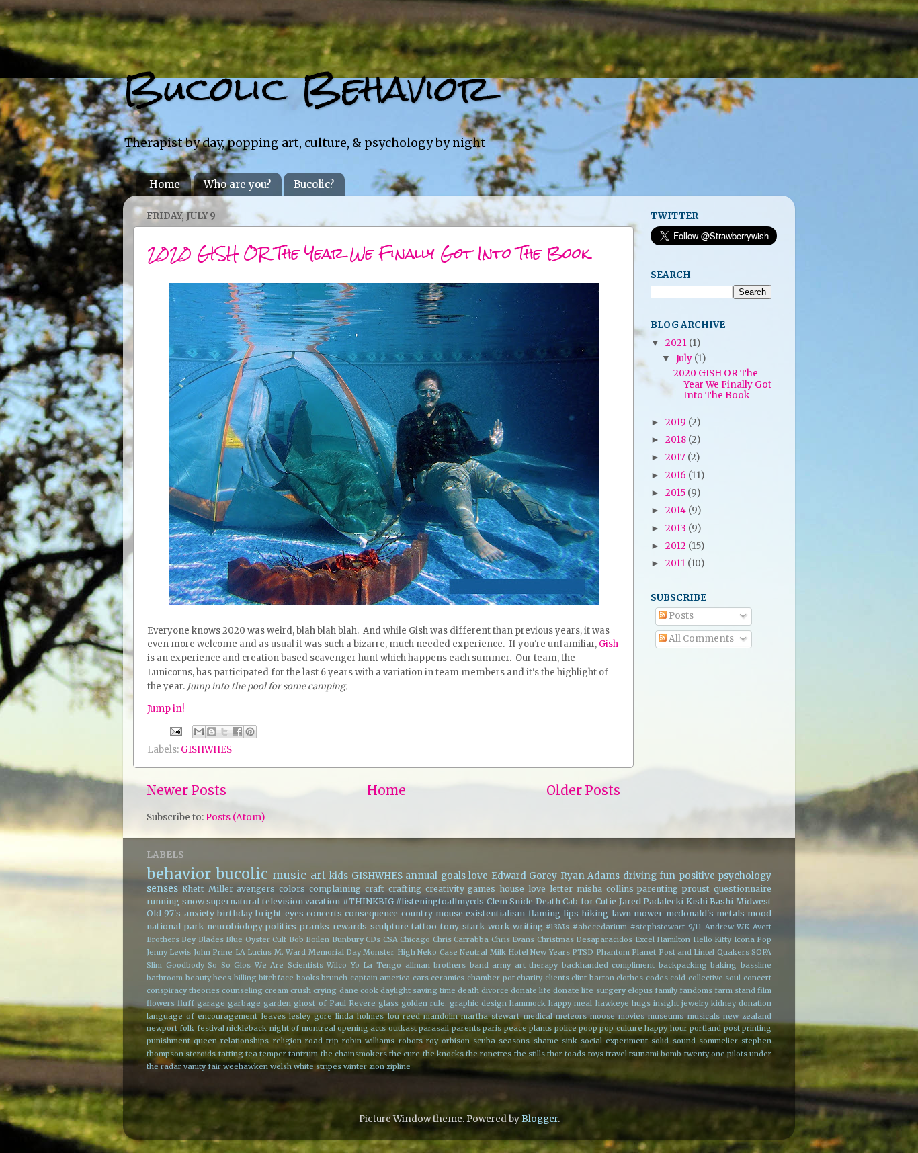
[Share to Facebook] (237, 731)
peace (515, 1028)
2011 (676, 563)
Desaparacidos (604, 939)
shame (546, 1040)
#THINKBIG (368, 901)
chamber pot (491, 977)
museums (665, 1016)
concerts (324, 913)
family (666, 990)
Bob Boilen (309, 939)
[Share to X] (224, 731)
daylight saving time (418, 990)
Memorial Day (334, 952)
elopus (640, 990)
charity (529, 977)
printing (756, 1028)
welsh (281, 1066)
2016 (676, 475)
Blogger (539, 1119)
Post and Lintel (687, 952)
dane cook (358, 990)
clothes (629, 977)
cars (421, 977)
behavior (179, 874)
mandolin (440, 1016)
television (282, 901)
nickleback (246, 1028)
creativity (444, 889)
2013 (676, 528)
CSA (390, 939)
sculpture (389, 926)
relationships (244, 1040)
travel (616, 1053)
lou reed (404, 1016)
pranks (314, 926)
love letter (550, 889)
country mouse (432, 913)
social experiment (614, 1040)
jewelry (694, 1003)
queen (205, 1040)
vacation (322, 901)
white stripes (317, 1066)
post (732, 1028)
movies (631, 1016)
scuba (484, 1040)
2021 (677, 343)
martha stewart (490, 1016)
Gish (608, 644)
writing (528, 926)
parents (466, 1028)
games (481, 889)
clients (557, 977)
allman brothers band (447, 965)
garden (277, 1003)
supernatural (232, 901)
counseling (242, 990)
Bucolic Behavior (307, 88)
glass (388, 1003)
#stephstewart (657, 926)
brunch (334, 977)
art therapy (536, 965)
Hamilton (673, 939)
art (318, 875)
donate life (531, 990)
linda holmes (359, 1016)
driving (640, 876)
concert (757, 977)
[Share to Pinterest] (250, 731)
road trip (322, 1040)
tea (251, 1053)
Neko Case (437, 952)
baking (723, 965)
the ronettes (488, 1053)
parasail (434, 1028)
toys (595, 1053)
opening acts (361, 1028)
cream (276, 990)
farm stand (734, 990)
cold (677, 977)
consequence (371, 913)
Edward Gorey (524, 876)
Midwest (753, 901)
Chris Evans (512, 939)
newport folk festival (185, 1028)
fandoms (695, 990)
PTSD (582, 952)
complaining (335, 889)
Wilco (337, 965)
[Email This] (199, 731)
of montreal (313, 1028)
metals (730, 913)
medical (538, 1016)
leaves (273, 1016)
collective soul (714, 977)
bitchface (276, 977)
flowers (161, 1003)
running (163, 901)
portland (705, 1028)
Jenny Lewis (169, 952)
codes (657, 977)
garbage (244, 1003)
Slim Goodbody (175, 965)
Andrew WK (727, 926)
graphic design (478, 1003)
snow (193, 901)
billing (245, 977)
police (565, 1028)
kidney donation (741, 1003)
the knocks (443, 1053)
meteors (571, 1016)
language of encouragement (202, 1016)
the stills (529, 1053)
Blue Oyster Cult (256, 939)
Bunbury (348, 939)
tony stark (462, 926)
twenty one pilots (715, 1053)
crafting (404, 889)
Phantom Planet (626, 952)
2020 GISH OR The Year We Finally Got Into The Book (368, 253)
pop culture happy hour (643, 1028)
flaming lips (553, 913)
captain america (380, 977)
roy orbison (448, 1040)
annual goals (435, 876)
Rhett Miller (207, 889)
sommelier (718, 1040)
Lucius (259, 952)
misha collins (605, 889)
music (289, 875)
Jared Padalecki (651, 901)
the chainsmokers (354, 1053)
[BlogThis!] (211, 731)
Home (164, 184)
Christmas (555, 939)
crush (300, 990)
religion (287, 1040)
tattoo (424, 926)
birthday (235, 913)
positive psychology (725, 876)
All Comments (700, 638)
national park (175, 926)
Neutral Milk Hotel (494, 952)
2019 (676, 422)
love (478, 876)
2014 (676, 510)
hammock (527, 1003)
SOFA (761, 952)
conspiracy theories (183, 990)
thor (554, 1053)
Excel (645, 939)
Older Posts (583, 790)
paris (492, 1028)
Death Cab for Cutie (576, 901)
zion (376, 1066)
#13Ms (557, 926)
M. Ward (290, 952)
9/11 (695, 926)
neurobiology (235, 926)
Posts (680, 616)
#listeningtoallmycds (440, 901)
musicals (703, 1016)
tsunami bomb (655, 1053)
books (307, 977)
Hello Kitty (712, 939)
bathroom (165, 977)
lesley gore (310, 1016)
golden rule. (424, 1003)
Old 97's (164, 913)
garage (211, 1003)
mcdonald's (690, 913)
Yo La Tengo (376, 965)
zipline (398, 1066)
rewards (350, 926)
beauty (198, 977)
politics (280, 926)
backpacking (683, 965)
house (511, 889)
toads (575, 1053)
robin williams (368, 1040)
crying (325, 990)
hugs (641, 1003)
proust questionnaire (726, 889)
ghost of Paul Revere (334, 1003)
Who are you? (237, 184)
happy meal (570, 1003)
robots (411, 1040)
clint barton (592, 977)
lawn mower (637, 913)
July (685, 358)
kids (338, 876)
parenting (657, 889)
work (498, 926)
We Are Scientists (289, 965)
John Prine (213, 952)
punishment (168, 1040)
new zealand (747, 1016)
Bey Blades (202, 939)
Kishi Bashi (710, 901)
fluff (185, 1003)
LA (240, 952)
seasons (514, 1040)
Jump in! (166, 708)
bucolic (242, 874)
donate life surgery (589, 990)
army (501, 965)
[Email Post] (174, 730)
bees (222, 977)
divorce (495, 990)
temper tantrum (288, 1053)
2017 (676, 457)
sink (569, 1040)
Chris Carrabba (461, 939)
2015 (676, 493)
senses (162, 888)
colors (292, 889)
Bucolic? (314, 184)
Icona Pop (752, 939)
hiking (594, 913)
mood (759, 913)
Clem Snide (510, 901)
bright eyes (279, 913)
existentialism (495, 913)
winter (355, 1066)
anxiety (199, 913)
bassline (756, 965)
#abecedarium (600, 926)
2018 (676, 439)
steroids (200, 1053)
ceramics (447, 977)
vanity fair (202, 1066)
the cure (404, 1053)
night (279, 1028)
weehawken (245, 1066)
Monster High (389, 952)
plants (540, 1028)
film (764, 990)
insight (666, 1003)
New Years (549, 952)
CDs (373, 939)
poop (588, 1028)
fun (667, 876)
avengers (256, 889)
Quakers (733, 952)
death (468, 990)
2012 (676, 546)
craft (374, 889)
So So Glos (229, 965)
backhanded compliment (608, 965)
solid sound (673, 1040)
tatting (230, 1053)
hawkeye (612, 1003)
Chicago (415, 939)
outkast (402, 1028)
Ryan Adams (590, 876)
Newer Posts (186, 790)
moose (602, 1016)
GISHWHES (206, 749)
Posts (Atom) (235, 817)
